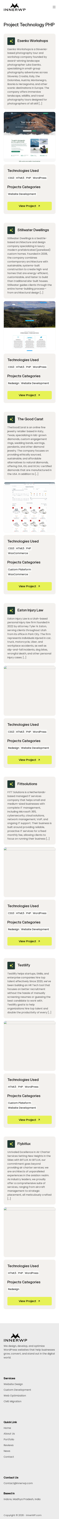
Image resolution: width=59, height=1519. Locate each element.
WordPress (39, 178)
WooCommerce (18, 553)
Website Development (22, 194)
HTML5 (20, 178)
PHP (28, 178)
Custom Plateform (19, 569)
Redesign (13, 383)
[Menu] (54, 7)
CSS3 (11, 178)
